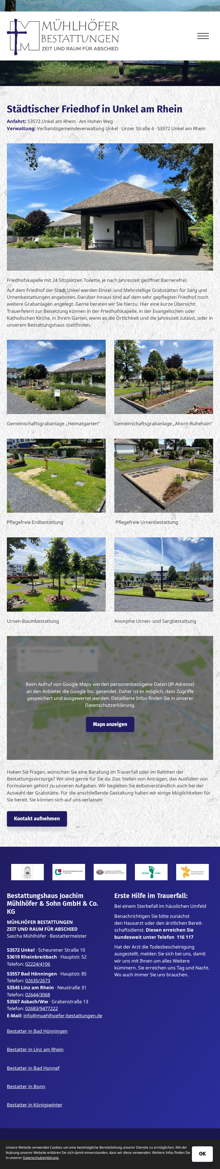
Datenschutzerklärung (40, 1157)
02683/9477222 (41, 1008)
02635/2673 (37, 980)
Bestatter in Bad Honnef (33, 1068)
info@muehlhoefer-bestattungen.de (62, 1015)
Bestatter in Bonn (26, 1086)
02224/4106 (37, 964)
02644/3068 (37, 995)
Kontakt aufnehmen (37, 819)
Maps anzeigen (110, 724)
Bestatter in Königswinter (34, 1105)
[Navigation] (203, 36)
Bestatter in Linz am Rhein (35, 1049)
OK (202, 1154)
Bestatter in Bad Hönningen (37, 1031)
